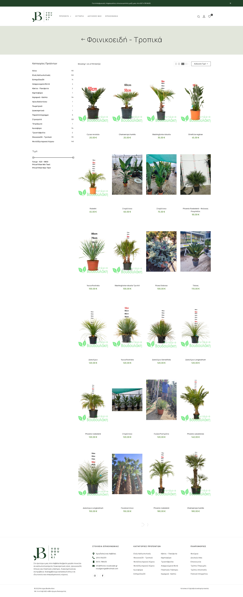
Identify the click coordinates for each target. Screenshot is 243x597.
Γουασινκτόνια (127, 508)
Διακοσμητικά (38, 110)
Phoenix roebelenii (93, 434)
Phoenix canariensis (195, 434)
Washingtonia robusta (161, 134)
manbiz (206, 588)
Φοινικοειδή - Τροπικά (42, 137)
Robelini (93, 208)
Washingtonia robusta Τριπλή (127, 285)
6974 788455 (101, 561)
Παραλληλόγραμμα (40, 115)
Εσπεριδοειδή (38, 79)
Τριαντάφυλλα (38, 132)
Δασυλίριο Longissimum (195, 359)
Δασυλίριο (93, 359)
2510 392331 (101, 557)
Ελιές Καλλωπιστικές (41, 75)
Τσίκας (196, 285)
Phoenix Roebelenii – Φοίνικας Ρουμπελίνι (195, 210)
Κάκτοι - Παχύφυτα (40, 88)
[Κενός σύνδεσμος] (204, 17)
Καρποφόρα (37, 93)
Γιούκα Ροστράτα (161, 434)
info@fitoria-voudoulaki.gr (106, 566)
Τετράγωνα (37, 124)
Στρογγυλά (37, 119)
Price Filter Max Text (41, 168)
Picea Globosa (161, 285)
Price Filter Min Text (41, 164)
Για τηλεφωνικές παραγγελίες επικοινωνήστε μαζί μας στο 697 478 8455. (121, 3)
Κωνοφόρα (37, 128)
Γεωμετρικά (37, 106)
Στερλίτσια (127, 208)
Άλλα (34, 70)
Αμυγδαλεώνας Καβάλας (106, 553)
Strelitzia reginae (195, 134)
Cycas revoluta (93, 134)
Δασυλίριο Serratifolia (161, 359)
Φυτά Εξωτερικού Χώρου (43, 141)
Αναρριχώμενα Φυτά (41, 84)
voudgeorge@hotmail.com (107, 568)
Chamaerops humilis (127, 134)
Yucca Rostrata (93, 285)
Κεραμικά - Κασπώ (40, 97)
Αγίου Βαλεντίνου (39, 101)
